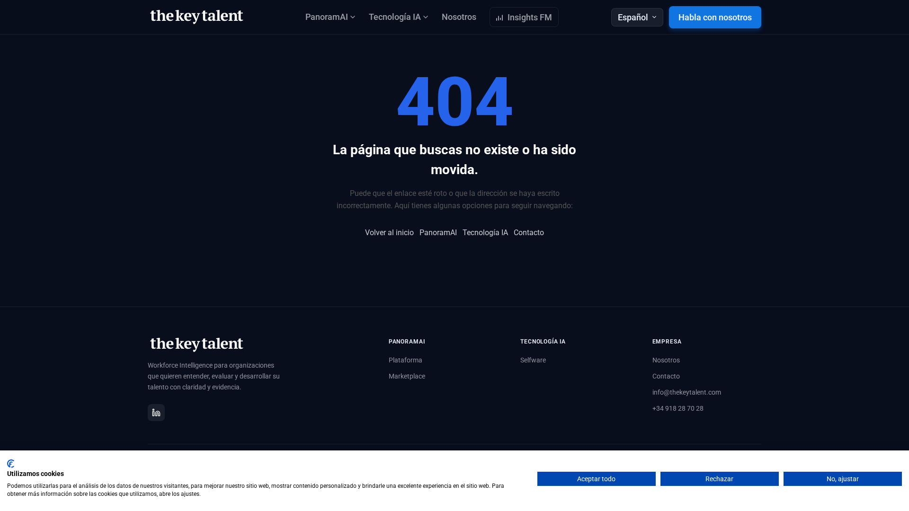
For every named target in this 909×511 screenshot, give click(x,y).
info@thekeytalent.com (686, 392)
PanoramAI (438, 232)
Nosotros (459, 17)
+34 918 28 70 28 (678, 408)
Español (633, 17)
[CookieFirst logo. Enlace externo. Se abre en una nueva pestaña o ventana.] (10, 463)
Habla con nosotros (715, 17)
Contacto (529, 232)
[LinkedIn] (156, 412)
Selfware (533, 360)
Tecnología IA (485, 232)
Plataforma (405, 360)
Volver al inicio (389, 232)
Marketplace (407, 376)
